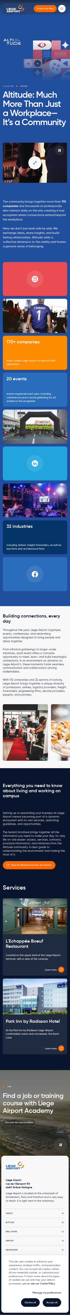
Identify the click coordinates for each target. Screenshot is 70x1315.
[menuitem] (45, 8)
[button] (35, 1213)
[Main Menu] (62, 8)
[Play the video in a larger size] (35, 163)
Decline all (30, 1302)
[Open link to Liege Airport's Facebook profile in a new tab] (35, 574)
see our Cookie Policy (43, 1283)
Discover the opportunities (19, 1122)
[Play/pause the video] (59, 150)
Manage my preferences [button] (46, 1292)
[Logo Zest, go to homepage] (15, 1166)
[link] (29, 865)
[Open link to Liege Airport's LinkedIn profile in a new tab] (35, 463)
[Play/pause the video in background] (60, 1144)
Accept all (51, 1302)
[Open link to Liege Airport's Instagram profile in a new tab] (35, 279)
